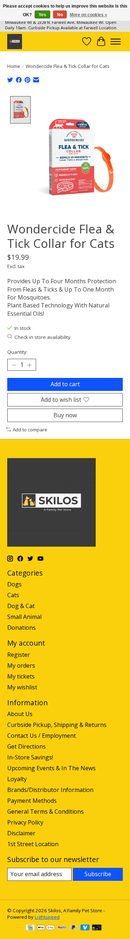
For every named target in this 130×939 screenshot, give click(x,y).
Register (18, 655)
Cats (13, 595)
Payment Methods (32, 801)
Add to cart (65, 384)
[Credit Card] (30, 928)
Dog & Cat (21, 606)
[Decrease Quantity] (14, 365)
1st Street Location (32, 844)
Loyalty (17, 779)
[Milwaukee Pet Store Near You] (14, 41)
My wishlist (22, 687)
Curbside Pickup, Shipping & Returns (57, 725)
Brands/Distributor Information (50, 790)
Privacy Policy (25, 822)
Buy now (65, 415)
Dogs (14, 584)
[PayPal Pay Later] (73, 928)
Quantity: (17, 352)
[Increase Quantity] (29, 365)
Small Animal (24, 617)
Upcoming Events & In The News (51, 768)
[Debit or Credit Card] (96, 928)
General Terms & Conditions (45, 811)
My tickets (21, 676)
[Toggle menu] (115, 41)
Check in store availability (42, 337)
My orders (21, 665)
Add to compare (30, 429)
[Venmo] (85, 928)
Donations (21, 628)
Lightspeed (47, 917)
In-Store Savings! (30, 757)
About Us (19, 714)
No (60, 14)
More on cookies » (88, 14)
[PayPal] (62, 928)
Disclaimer (21, 833)
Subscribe (97, 874)
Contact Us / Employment (41, 736)
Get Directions (26, 746)
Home (13, 66)
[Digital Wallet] (46, 928)
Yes (42, 14)
